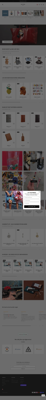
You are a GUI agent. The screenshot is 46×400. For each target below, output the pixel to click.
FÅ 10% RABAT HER (31, 206)
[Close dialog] (39, 192)
